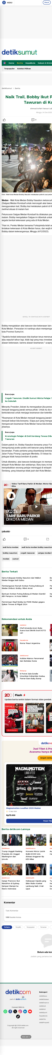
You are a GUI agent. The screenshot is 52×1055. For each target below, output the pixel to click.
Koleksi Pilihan (24, 69)
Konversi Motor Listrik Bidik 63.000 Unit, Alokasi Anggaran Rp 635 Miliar (35, 855)
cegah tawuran (28, 553)
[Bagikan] (47, 539)
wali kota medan (10, 547)
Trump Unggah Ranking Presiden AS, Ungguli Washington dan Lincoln (12, 855)
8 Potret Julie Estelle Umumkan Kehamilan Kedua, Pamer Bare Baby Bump (32, 676)
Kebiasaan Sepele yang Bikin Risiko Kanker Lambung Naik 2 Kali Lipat (36, 885)
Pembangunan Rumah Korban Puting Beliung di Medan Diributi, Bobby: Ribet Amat (23, 587)
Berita (20, 63)
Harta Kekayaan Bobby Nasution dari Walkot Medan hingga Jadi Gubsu (21, 579)
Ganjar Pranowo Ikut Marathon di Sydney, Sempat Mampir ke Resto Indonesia (11, 885)
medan (6, 559)
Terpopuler (9, 69)
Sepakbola (30, 63)
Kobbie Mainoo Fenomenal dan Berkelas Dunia (32, 659)
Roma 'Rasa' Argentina (30, 643)
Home (11, 63)
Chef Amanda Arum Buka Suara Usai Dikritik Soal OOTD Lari (33, 630)
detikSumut (7, 88)
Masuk (46, 2)
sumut (16, 559)
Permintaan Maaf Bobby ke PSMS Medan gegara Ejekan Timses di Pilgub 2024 (23, 603)
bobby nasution (10, 553)
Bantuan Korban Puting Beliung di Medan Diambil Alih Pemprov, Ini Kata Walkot (23, 595)
